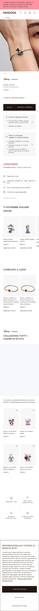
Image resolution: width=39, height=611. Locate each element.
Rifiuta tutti (19, 597)
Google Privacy (7, 581)
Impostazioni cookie (19, 606)
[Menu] (34, 12)
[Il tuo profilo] (25, 12)
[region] (19, 575)
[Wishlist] (17, 410)
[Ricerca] (20, 12)
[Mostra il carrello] (30, 12)
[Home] (9, 12)
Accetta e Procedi (19, 589)
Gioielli (8, 18)
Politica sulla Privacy (24, 579)
